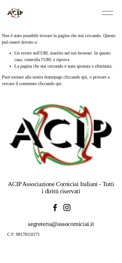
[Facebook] (55, 207)
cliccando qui (75, 77)
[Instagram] (67, 207)
